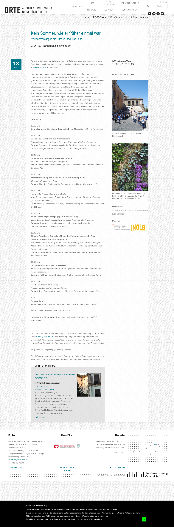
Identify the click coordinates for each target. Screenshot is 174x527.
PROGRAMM (76, 7)
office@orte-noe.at (45, 336)
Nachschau (40, 67)
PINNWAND (91, 10)
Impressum (16, 468)
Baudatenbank (117, 468)
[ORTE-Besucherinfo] (149, 13)
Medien (68, 471)
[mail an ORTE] (162, 13)
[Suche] (148, 6)
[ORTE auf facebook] (158, 13)
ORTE (91, 3)
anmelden (119, 453)
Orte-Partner (67, 468)
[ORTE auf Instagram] (153, 13)
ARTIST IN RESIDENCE (130, 3)
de (161, 2)
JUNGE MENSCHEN (129, 10)
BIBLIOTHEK (108, 10)
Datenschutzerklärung (93, 519)
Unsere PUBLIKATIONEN (109, 3)
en (166, 2)
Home (86, 17)
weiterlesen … (41, 417)
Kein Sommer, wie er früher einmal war (129, 17)
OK (144, 519)
